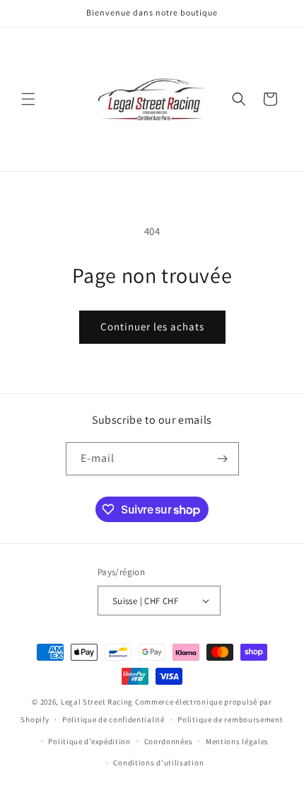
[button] (28, 99)
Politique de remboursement (230, 719)
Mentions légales (237, 741)
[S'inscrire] (222, 458)
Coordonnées (168, 741)
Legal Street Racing (97, 702)
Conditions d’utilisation (158, 763)
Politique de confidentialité (113, 719)
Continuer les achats (152, 326)
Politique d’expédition (89, 741)
